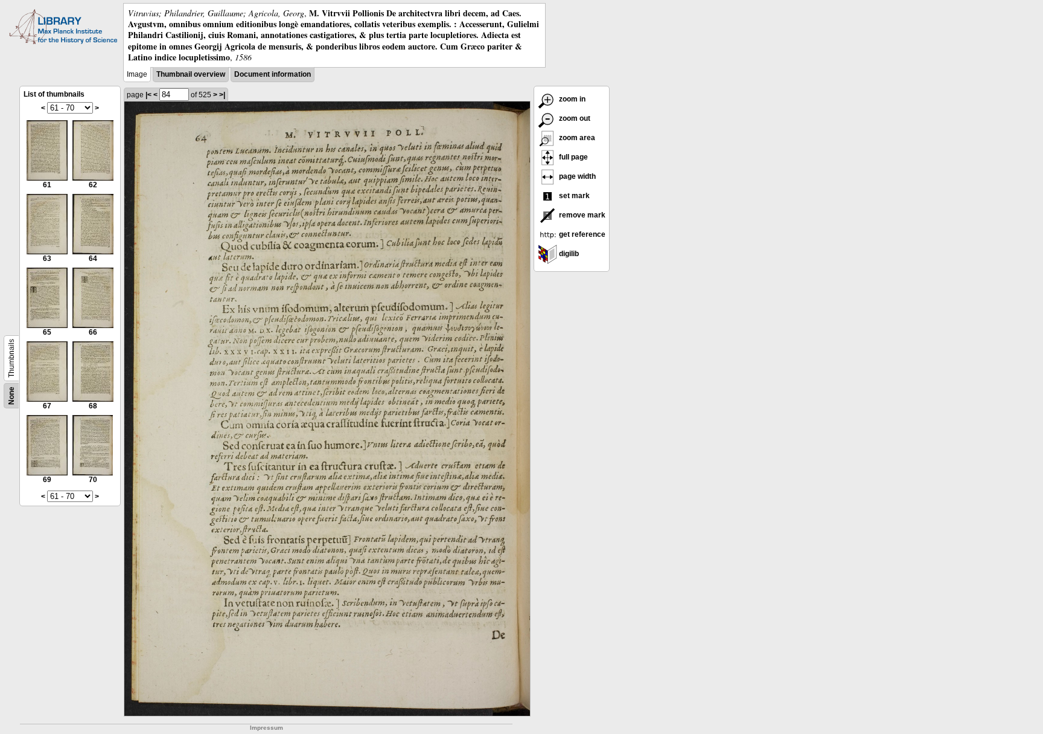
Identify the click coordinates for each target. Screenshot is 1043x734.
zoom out (573, 118)
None (11, 396)
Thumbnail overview (190, 74)
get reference (581, 234)
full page (572, 157)
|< (148, 95)
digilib (568, 253)
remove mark (581, 215)
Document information (272, 74)
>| (222, 95)
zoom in (571, 99)
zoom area (576, 138)
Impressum (266, 727)
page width (576, 176)
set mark (573, 196)
